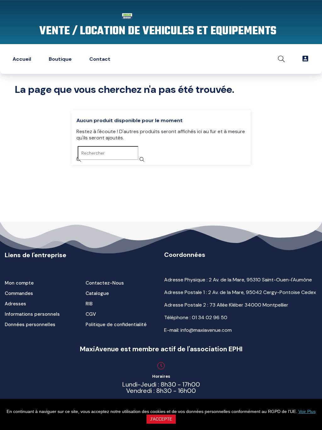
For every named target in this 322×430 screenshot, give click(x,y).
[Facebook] (220, 58)
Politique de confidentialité (116, 324)
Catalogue (97, 293)
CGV (91, 314)
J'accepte (161, 419)
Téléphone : (195, 317)
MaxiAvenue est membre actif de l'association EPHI (161, 349)
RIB (89, 304)
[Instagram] (181, 58)
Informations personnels (32, 314)
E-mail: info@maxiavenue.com (198, 330)
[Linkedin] (161, 58)
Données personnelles (30, 324)
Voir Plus (307, 411)
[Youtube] (200, 58)
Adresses (15, 304)
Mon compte (19, 283)
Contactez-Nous (105, 283)
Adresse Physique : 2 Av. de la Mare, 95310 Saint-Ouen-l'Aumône (238, 279)
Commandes (19, 293)
